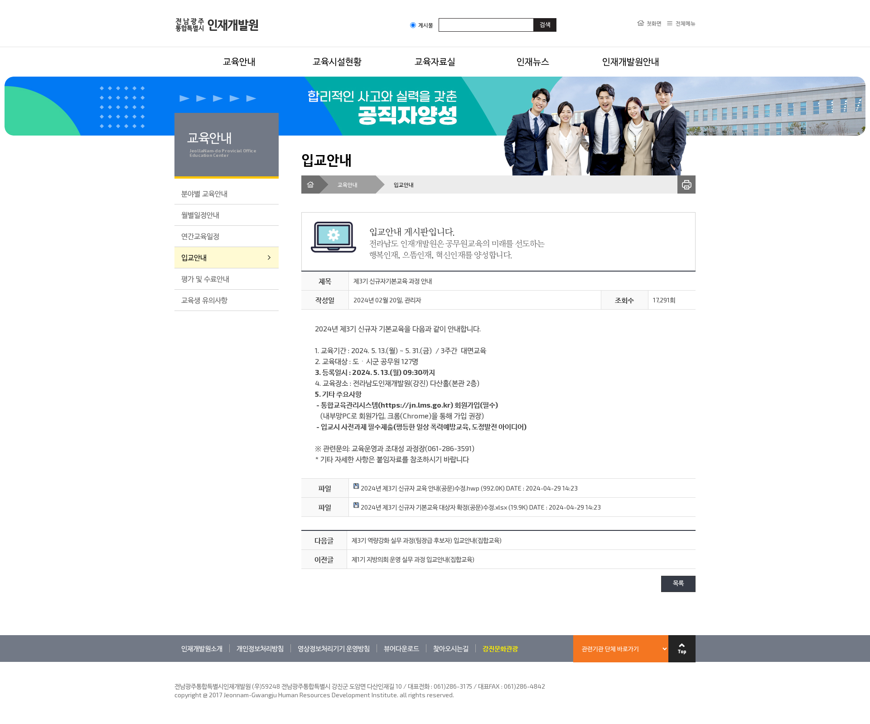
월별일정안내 (200, 214)
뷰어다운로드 (401, 648)
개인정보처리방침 (260, 648)
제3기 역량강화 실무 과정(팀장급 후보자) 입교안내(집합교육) (427, 540)
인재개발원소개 (201, 648)
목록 (678, 583)
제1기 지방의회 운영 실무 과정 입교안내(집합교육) (413, 559)
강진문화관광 (500, 648)
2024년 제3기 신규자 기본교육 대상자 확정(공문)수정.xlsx (433, 507)
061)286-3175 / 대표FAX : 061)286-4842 (489, 686)
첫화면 (654, 23)
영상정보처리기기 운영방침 (334, 648)
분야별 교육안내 (204, 193)
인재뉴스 (533, 61)
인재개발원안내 (630, 61)
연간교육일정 (200, 236)
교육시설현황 (337, 61)
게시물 (425, 25)
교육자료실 (435, 61)
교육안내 (239, 61)
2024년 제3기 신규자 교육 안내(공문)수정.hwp (419, 488)
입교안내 (194, 257)
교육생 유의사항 (204, 300)
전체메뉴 (686, 23)
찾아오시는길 (451, 648)
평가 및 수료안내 (205, 278)
